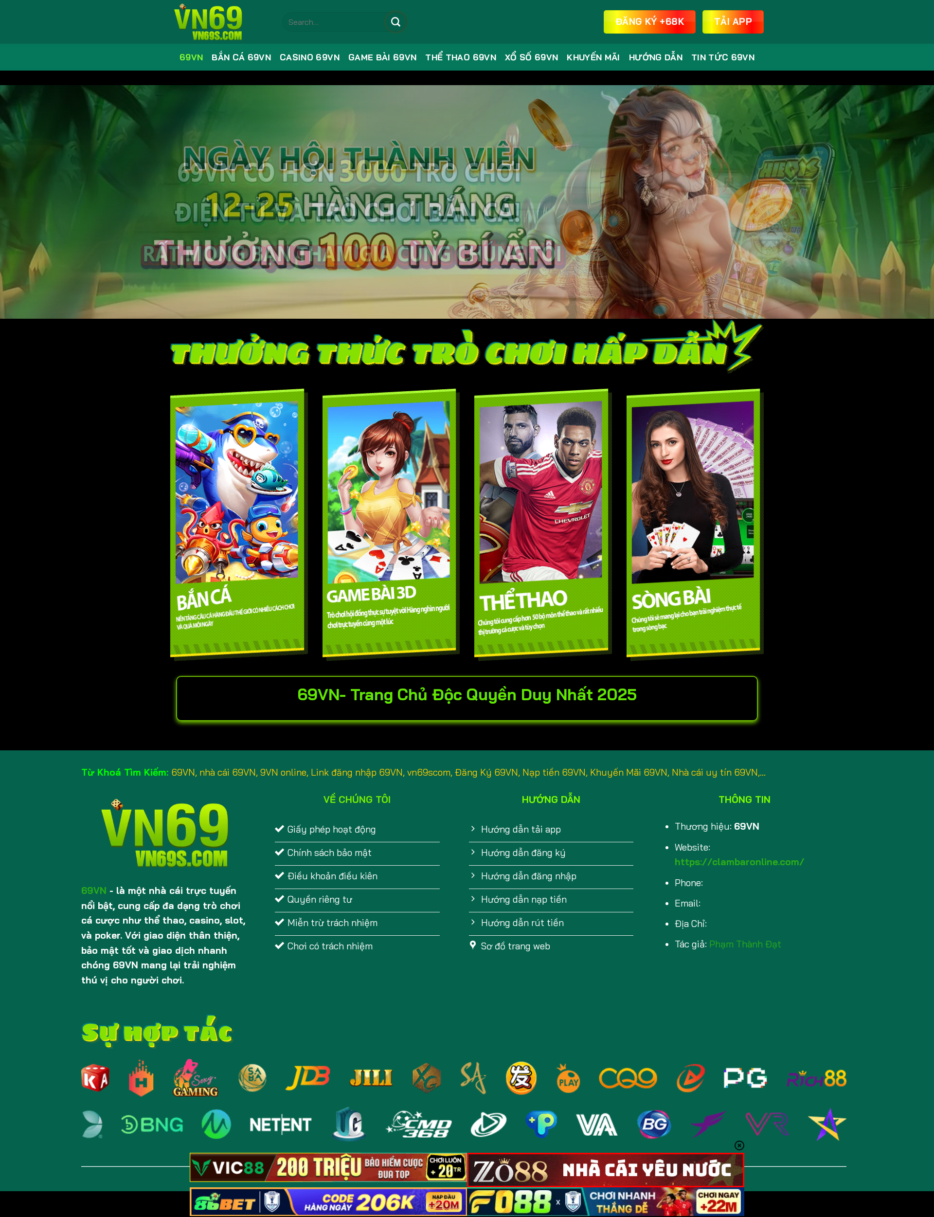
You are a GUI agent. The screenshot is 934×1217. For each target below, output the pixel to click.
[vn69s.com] (219, 22)
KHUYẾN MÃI (593, 57)
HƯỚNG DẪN (656, 57)
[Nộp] (395, 22)
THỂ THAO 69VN (460, 57)
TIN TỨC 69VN (722, 57)
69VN (191, 57)
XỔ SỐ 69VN (531, 57)
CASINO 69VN (310, 57)
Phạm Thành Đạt (745, 944)
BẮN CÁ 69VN (241, 57)
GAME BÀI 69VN (382, 57)
